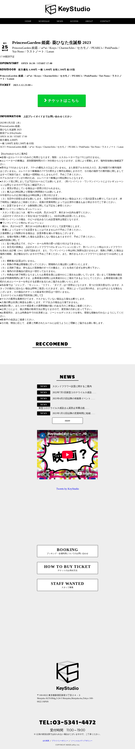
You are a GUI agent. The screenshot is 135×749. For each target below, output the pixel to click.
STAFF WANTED (67, 585)
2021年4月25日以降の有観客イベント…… (74, 398)
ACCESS (74, 21)
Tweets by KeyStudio (67, 488)
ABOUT (89, 21)
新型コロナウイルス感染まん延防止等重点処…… (64, 408)
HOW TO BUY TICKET (67, 568)
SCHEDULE (44, 21)
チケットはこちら (63, 100)
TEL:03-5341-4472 (67, 721)
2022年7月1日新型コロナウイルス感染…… (74, 392)
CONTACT (105, 21)
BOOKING (67, 551)
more (67, 420)
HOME (28, 21)
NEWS (60, 21)
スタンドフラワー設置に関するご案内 (72, 386)
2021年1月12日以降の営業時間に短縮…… (74, 413)
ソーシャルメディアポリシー (81, 741)
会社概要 (46, 741)
